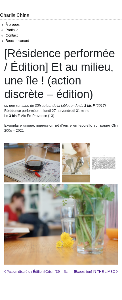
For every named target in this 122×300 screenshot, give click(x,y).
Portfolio (12, 30)
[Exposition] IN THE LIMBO (95, 272)
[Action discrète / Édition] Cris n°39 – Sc (37, 272)
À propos (13, 25)
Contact (12, 35)
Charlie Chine (14, 15)
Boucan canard (17, 41)
